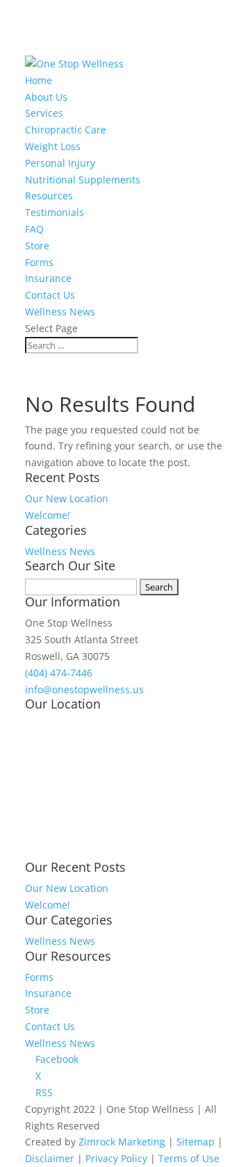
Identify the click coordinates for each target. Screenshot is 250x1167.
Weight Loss (53, 146)
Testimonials (54, 212)
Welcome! (47, 515)
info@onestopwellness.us (84, 689)
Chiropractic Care (65, 129)
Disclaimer (49, 1158)
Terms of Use (188, 1158)
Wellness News (60, 311)
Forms (39, 262)
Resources (49, 195)
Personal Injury (60, 162)
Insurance (48, 278)
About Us (46, 97)
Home (38, 80)
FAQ (34, 228)
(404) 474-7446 (58, 672)
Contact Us (50, 294)
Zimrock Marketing (121, 1141)
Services (44, 112)
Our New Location (66, 498)
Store (37, 245)
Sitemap (195, 1141)
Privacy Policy (116, 1158)
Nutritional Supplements (82, 179)
